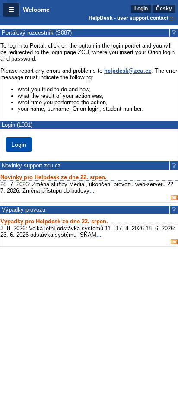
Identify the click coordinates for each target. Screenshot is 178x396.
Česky (164, 9)
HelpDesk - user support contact (128, 18)
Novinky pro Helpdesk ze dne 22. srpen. (53, 177)
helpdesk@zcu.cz (127, 71)
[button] (11, 10)
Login (141, 9)
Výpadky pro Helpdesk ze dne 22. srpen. (54, 221)
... (92, 190)
